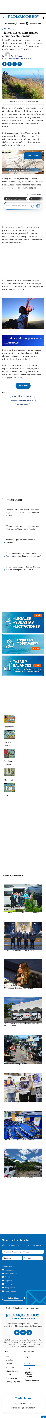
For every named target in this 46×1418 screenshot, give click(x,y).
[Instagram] (23, 1332)
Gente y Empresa (13, 1382)
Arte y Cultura (11, 1378)
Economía (10, 1367)
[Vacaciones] (9, 719)
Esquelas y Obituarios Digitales (29, 1374)
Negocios (8, 1281)
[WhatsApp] (19, 64)
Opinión (8, 1277)
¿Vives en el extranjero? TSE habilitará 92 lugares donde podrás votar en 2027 (23, 568)
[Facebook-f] (17, 1332)
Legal (27, 1356)
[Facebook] (4, 64)
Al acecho (8, 779)
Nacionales (9, 1270)
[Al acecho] (9, 772)
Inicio (8, 1356)
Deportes (8, 1284)
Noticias (9, 1360)
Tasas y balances (35, 23)
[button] (3, 17)
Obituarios (21, 23)
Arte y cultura (10, 1288)
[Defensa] (9, 787)
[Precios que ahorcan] (9, 753)
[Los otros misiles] (9, 734)
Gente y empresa (11, 1291)
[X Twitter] (14, 64)
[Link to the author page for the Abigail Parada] (7, 55)
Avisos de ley (10, 23)
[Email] (9, 64)
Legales (28, 1368)
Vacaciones (9, 726)
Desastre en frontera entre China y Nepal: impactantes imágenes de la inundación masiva (23, 513)
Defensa (8, 795)
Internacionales (11, 1273)
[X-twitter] (29, 1332)
